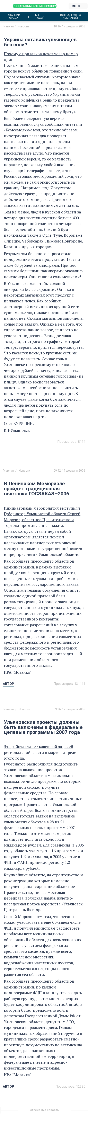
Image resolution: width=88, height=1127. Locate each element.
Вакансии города (13, 16)
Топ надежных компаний (70, 16)
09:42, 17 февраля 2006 (69, 470)
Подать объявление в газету (35, 6)
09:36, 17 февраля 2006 (69, 709)
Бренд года (39, 16)
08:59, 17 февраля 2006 (69, 1111)
